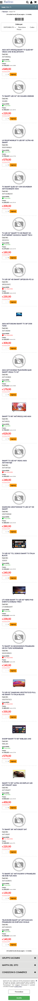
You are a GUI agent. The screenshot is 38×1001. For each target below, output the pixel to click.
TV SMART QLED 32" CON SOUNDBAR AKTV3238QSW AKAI (17, 188)
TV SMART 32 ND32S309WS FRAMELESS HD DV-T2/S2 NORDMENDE (18, 647)
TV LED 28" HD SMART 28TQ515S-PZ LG (18, 279)
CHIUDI (36, 981)
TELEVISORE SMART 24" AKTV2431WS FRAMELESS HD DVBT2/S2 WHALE (17, 921)
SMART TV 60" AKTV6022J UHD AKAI (16, 416)
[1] (6, 119)
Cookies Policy (18, 986)
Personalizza (19, 992)
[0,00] (35, 2)
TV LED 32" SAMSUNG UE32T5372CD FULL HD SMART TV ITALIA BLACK (19, 693)
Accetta (19, 998)
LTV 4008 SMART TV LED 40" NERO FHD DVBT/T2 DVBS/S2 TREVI (17, 601)
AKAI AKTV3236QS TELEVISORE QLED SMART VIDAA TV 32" (17, 371)
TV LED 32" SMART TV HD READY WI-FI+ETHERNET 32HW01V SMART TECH (17, 234)
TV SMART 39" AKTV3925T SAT (14, 829)
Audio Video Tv (6, 7)
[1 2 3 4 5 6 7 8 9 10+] (6, 898)
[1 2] (6, 75)
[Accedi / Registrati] (31, 2)
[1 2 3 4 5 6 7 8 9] (6, 945)
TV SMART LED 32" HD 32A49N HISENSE (18, 96)
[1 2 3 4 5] (6, 211)
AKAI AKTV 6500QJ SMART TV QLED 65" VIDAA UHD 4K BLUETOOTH (17, 51)
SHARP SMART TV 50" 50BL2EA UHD (16, 739)
